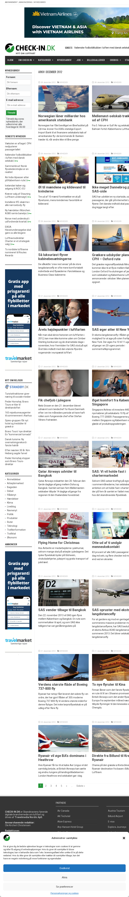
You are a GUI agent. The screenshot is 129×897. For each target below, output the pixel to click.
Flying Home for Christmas (59, 543)
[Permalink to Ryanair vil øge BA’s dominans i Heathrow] (63, 751)
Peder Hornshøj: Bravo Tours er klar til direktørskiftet (17, 404)
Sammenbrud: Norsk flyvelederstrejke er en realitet (17, 169)
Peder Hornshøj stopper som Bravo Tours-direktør (17, 461)
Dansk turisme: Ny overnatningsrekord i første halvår (16, 442)
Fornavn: (11, 77)
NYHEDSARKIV (64, 60)
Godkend (64, 868)
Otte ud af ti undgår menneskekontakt (107, 545)
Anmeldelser (14, 479)
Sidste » (80, 786)
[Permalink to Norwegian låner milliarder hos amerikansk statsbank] (63, 111)
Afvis (64, 877)
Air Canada (63, 810)
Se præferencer (64, 886)
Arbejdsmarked (15, 483)
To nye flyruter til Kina (108, 684)
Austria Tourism (116, 810)
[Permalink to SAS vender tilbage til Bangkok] (63, 605)
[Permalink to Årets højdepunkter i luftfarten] (63, 325)
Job (78, 60)
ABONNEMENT (11, 2)
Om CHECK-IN (25, 60)
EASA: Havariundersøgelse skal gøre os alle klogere (18, 229)
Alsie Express (64, 821)
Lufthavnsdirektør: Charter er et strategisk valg (17, 241)
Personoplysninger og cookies (65, 893)
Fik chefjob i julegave (54, 400)
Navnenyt (12, 510)
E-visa (111, 821)
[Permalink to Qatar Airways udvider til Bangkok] (63, 467)
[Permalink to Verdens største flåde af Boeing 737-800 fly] (63, 680)
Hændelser (12, 498)
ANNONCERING (25, 2)
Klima (10, 502)
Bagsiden (12, 487)
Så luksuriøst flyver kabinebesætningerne (54, 257)
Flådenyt (11, 495)
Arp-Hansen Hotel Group (70, 827)
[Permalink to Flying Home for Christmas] (63, 538)
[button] (124, 838)
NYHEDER (64, 82)
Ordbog (114, 60)
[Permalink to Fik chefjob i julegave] (63, 395)
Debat (10, 491)
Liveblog (11, 506)
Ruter (10, 522)
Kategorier (44, 60)
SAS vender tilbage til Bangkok (62, 610)
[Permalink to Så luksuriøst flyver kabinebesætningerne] (63, 250)
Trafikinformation (16, 529)
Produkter (12, 518)
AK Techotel (63, 816)
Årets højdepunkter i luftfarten (61, 330)
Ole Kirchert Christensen (18, 825)
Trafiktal (11, 533)
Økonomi (12, 537)
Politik (10, 514)
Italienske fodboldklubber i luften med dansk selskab (18, 157)
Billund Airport (115, 816)
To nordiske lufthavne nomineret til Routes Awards (16, 252)
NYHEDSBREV (40, 2)
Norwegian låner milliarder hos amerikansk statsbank (61, 118)
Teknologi (12, 526)
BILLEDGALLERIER (96, 60)
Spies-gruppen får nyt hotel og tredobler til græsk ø (16, 423)
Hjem (10, 60)
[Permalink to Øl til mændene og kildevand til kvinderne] (63, 182)
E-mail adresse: (15, 100)
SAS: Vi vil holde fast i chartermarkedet (109, 473)
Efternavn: (11, 88)
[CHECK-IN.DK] (30, 52)
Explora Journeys (117, 827)
